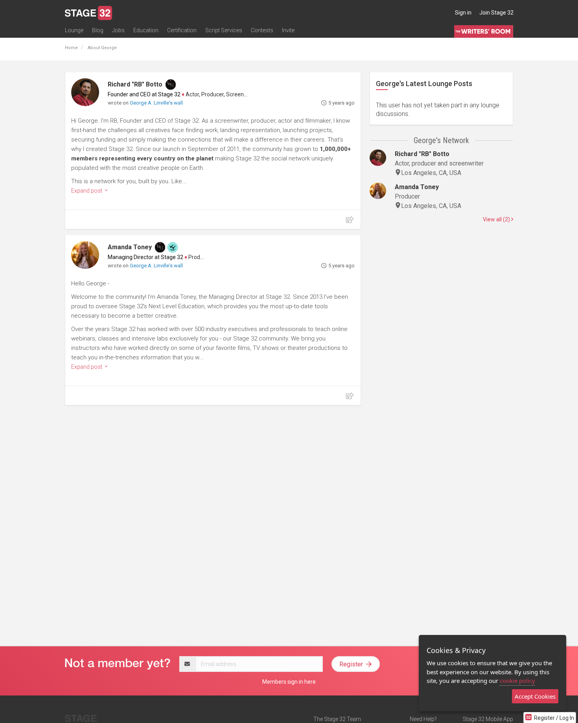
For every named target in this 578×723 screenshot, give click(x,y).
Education (145, 30)
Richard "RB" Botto (135, 84)
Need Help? (423, 719)
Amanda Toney (130, 247)
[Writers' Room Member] (170, 84)
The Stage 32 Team (337, 719)
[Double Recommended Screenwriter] (172, 247)
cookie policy (517, 680)
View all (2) (497, 219)
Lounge (74, 30)
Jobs (118, 30)
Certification (182, 30)
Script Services (223, 30)
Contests (262, 30)
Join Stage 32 (496, 12)
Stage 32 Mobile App (488, 719)
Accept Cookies (535, 696)
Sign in (463, 12)
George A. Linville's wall (156, 103)
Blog (97, 30)
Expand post (87, 191)
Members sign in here (289, 682)
